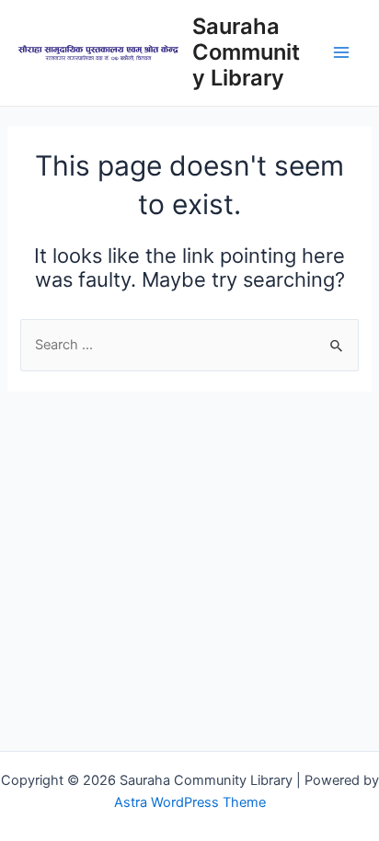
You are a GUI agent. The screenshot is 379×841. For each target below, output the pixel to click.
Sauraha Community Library (246, 52)
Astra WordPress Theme (190, 802)
